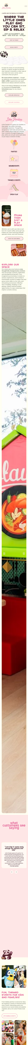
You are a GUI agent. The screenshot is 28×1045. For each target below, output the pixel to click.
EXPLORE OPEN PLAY (14, 95)
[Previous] (12, 872)
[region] (14, 858)
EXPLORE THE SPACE (14, 102)
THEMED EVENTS (14, 180)
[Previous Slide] (4, 553)
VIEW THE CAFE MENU (14, 238)
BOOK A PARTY (14, 47)
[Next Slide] (24, 553)
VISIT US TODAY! (14, 40)
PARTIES (14, 152)
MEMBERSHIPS (14, 166)
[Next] (16, 872)
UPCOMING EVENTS (9, 1016)
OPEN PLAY (14, 194)
